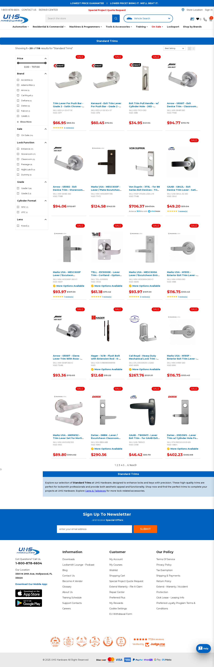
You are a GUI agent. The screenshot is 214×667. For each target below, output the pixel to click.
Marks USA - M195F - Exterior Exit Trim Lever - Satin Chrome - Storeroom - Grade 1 (183, 360)
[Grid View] (189, 48)
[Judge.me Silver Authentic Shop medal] (82, 642)
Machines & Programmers (84, 26)
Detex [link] (25, 105)
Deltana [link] (26, 100)
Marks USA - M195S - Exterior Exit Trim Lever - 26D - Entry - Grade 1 (181, 275)
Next (132, 465)
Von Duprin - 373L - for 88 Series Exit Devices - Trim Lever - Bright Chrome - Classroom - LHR (144, 191)
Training (141, 26)
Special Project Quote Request (107, 10)
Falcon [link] (25, 111)
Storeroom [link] (28, 154)
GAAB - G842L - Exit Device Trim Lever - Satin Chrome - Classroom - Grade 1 (182, 191)
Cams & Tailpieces (95, 490)
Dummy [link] (26, 174)
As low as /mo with (138, 211)
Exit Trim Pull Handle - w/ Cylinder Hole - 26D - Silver (144, 106)
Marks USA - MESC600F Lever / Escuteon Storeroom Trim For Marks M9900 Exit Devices (68, 277)
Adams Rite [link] (28, 85)
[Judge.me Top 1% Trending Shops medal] (121, 642)
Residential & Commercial (48, 26)
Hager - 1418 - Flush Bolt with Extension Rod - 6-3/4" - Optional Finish (105, 358)
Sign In (209, 9)
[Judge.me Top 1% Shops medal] (108, 642)
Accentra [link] (27, 80)
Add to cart (68, 82)
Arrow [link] (25, 90)
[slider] (18, 63)
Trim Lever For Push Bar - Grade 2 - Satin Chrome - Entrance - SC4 (68, 106)
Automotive (20, 26)
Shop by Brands (192, 26)
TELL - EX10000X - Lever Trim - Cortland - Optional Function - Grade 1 (106, 275)
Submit (145, 529)
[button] (174, 48)
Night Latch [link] (28, 169)
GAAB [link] (25, 116)
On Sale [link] (27, 135)
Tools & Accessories (118, 26)
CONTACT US (29, 9)
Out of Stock (106, 82)
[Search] (116, 18)
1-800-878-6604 (10, 9)
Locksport (173, 26)
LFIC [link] (24, 212)
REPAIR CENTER (48, 9)
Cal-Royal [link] (27, 95)
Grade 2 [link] (26, 193)
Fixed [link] (25, 225)
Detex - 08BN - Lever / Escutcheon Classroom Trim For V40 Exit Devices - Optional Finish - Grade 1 (106, 440)
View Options (68, 250)
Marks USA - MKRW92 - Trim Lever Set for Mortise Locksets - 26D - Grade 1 (69, 438)
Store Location (195, 9)
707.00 (36, 66)
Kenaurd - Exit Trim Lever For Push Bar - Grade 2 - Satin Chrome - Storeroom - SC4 (107, 108)
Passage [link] (26, 164)
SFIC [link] (24, 207)
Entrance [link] (27, 149)
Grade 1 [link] (26, 188)
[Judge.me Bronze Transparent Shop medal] (95, 642)
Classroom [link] (28, 159)
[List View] (193, 48)
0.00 (26, 66)
